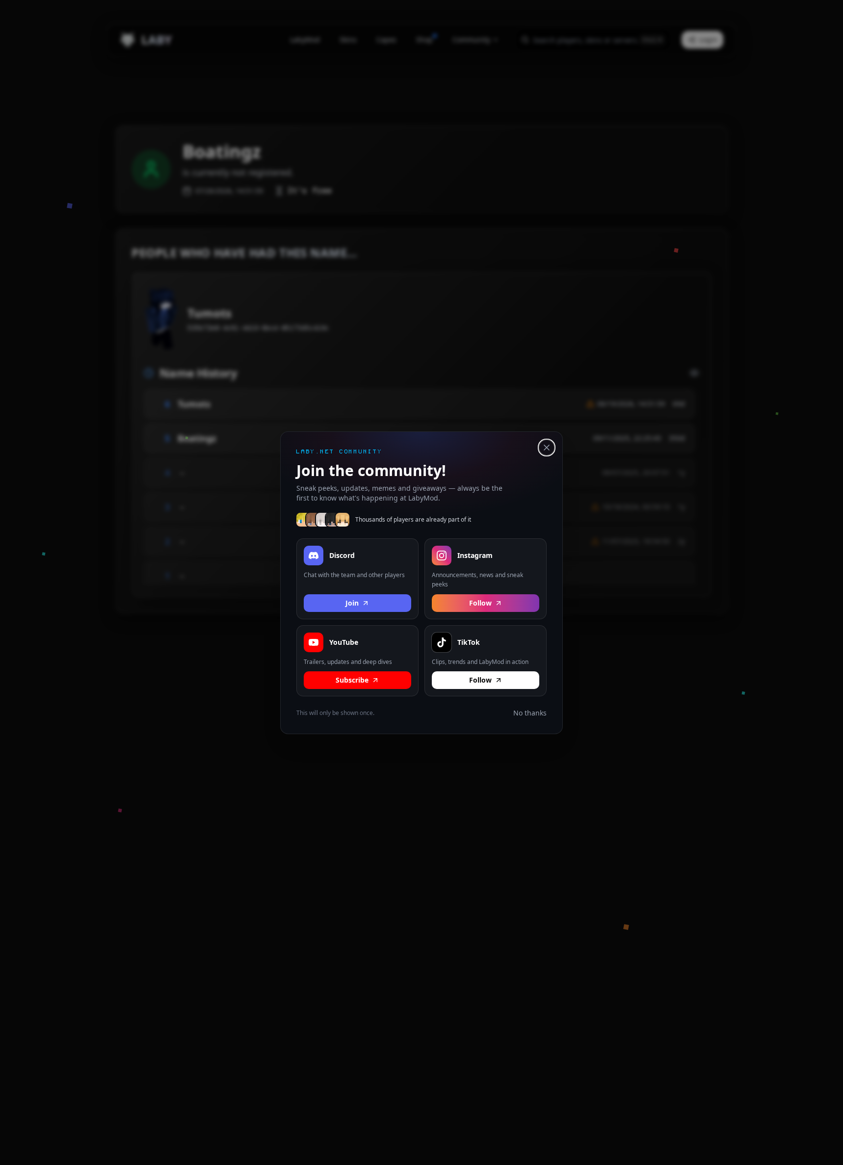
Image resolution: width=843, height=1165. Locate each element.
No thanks (530, 712)
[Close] (546, 447)
